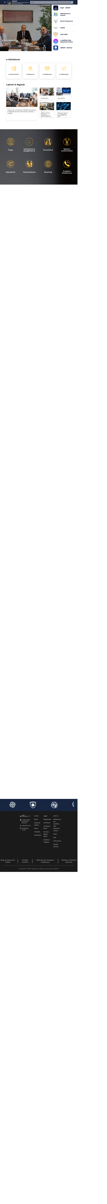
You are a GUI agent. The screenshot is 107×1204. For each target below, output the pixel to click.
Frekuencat (57, 841)
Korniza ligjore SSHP (46, 834)
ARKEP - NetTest (66, 48)
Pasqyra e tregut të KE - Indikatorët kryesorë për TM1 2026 (63, 114)
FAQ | (36, 828)
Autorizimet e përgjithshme (29, 150)
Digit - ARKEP (65, 8)
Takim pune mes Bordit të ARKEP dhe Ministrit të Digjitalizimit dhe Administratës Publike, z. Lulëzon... (21, 111)
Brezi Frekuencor (66, 21)
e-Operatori (30, 74)
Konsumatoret (29, 172)
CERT (55, 834)
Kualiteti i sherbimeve (67, 172)
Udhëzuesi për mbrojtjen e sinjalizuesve (45, 861)
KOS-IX (55, 816)
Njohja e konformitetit (67, 150)
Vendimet (46, 823)
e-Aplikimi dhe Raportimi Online (66, 41)
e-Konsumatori (13, 74)
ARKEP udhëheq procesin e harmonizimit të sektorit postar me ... (46, 114)
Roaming (48, 172)
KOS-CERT (64, 34)
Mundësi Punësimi (25, 861)
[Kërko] (71, 2)
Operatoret (10, 172)
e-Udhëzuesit (63, 74)
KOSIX (62, 28)
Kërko (71, 2)
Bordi (36, 819)
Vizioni (36, 816)
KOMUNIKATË (44, 98)
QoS (54, 837)
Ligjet (45, 816)
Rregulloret (47, 819)
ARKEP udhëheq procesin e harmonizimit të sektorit (26, 39)
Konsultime (48, 150)
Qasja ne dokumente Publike (8, 861)
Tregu (10, 150)
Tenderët (37, 832)
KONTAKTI (37, 835)
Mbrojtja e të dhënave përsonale (68, 861)
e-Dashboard (47, 74)
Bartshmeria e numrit (65, 14)
